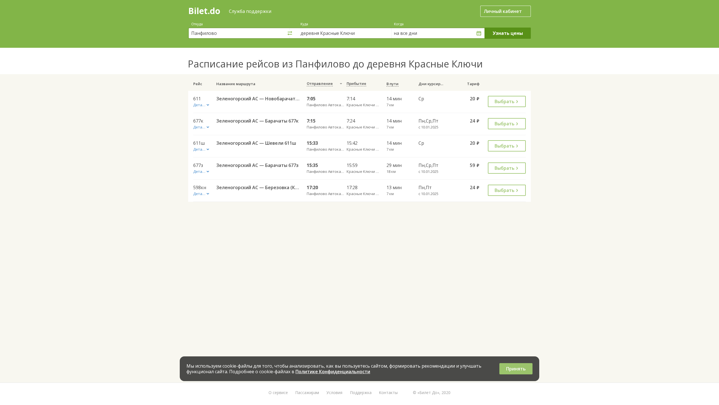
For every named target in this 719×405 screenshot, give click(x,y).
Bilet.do (204, 11)
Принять (516, 369)
